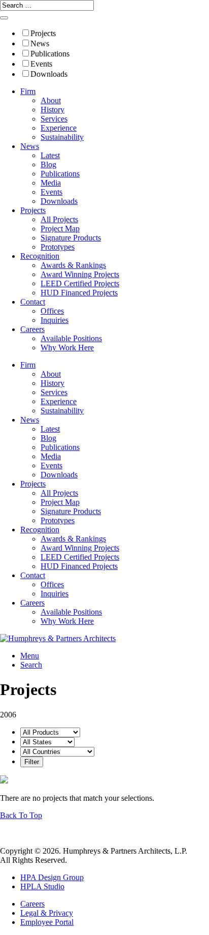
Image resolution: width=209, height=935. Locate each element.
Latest (50, 155)
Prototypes (58, 247)
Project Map (60, 228)
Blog (48, 164)
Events (41, 63)
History (52, 109)
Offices (52, 311)
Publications (49, 53)
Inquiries (54, 320)
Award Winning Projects (80, 274)
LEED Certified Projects (80, 283)
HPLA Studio (42, 886)
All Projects (59, 219)
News (39, 43)
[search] (4, 17)
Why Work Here (67, 347)
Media (51, 182)
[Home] (58, 638)
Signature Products (71, 237)
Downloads (48, 74)
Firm (28, 91)
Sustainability (62, 137)
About (51, 100)
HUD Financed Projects (79, 292)
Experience (59, 128)
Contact (32, 301)
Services (54, 118)
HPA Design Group (52, 877)
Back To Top (21, 815)
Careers (32, 329)
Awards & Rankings (73, 265)
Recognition (39, 256)
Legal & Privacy (46, 913)
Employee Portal (47, 922)
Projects (43, 33)
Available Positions (71, 338)
